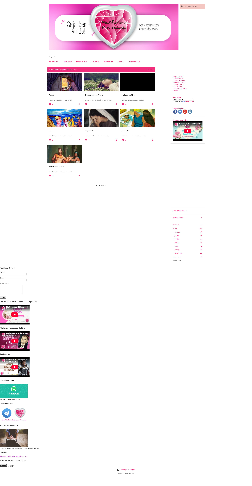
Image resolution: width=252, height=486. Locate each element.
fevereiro (178, 253)
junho (177, 239)
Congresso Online (133, 62)
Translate (190, 101)
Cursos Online (108, 62)
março (177, 250)
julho (177, 236)
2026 (175, 229)
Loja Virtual (95, 62)
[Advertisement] (163, 102)
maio (177, 243)
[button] (79, 104)
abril (176, 246)
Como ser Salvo (54, 62)
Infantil (120, 62)
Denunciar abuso (179, 211)
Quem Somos (68, 62)
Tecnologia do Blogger (127, 469)
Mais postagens (101, 185)
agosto (177, 232)
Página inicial (178, 77)
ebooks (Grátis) (81, 62)
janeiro (177, 257)
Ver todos (150, 69)
